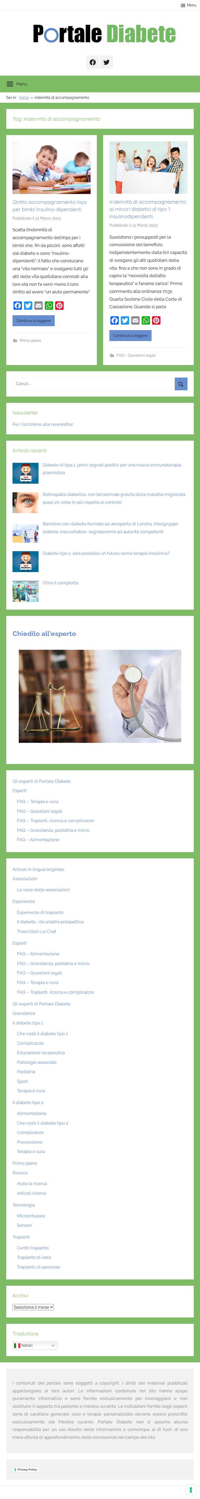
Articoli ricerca (31, 1193)
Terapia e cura (31, 1090)
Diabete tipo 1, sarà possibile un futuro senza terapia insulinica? (106, 553)
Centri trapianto (33, 1248)
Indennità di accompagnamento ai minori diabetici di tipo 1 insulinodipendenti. (147, 209)
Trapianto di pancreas (38, 1267)
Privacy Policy (27, 1469)
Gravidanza (23, 1013)
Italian (26, 1345)
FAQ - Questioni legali (136, 355)
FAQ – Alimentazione (38, 839)
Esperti (19, 790)
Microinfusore (31, 1215)
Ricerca (20, 1172)
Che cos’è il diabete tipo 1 (42, 1033)
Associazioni (24, 878)
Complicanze (30, 1043)
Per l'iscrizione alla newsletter (42, 424)
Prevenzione (29, 1142)
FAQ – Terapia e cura (37, 801)
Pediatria (26, 1071)
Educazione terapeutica (41, 1052)
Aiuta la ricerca (32, 1183)
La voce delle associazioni (43, 889)
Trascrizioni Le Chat (36, 931)
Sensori (24, 1225)
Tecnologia (23, 1204)
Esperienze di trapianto (40, 912)
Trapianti (21, 1237)
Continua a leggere (33, 320)
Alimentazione (31, 1113)
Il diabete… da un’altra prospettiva (50, 921)
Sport (22, 1081)
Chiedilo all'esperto (44, 634)
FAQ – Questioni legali (39, 811)
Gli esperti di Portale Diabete (41, 781)
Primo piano (30, 340)
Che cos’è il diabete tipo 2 (42, 1123)
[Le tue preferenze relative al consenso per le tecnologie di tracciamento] (191, 1490)
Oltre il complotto (61, 582)
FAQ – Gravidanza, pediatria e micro (53, 830)
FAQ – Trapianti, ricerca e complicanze (55, 820)
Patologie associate (37, 1062)
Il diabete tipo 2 (27, 1102)
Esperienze (23, 901)
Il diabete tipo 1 (27, 1022)
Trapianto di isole (34, 1257)
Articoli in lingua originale (38, 869)
